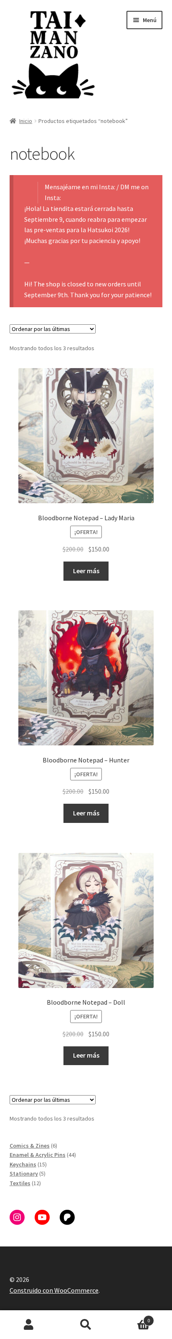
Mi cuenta (28, 1325)
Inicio (25, 121)
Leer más (86, 571)
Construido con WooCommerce (54, 1290)
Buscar (85, 1325)
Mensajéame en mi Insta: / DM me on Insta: (97, 192)
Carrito (132, 1317)
